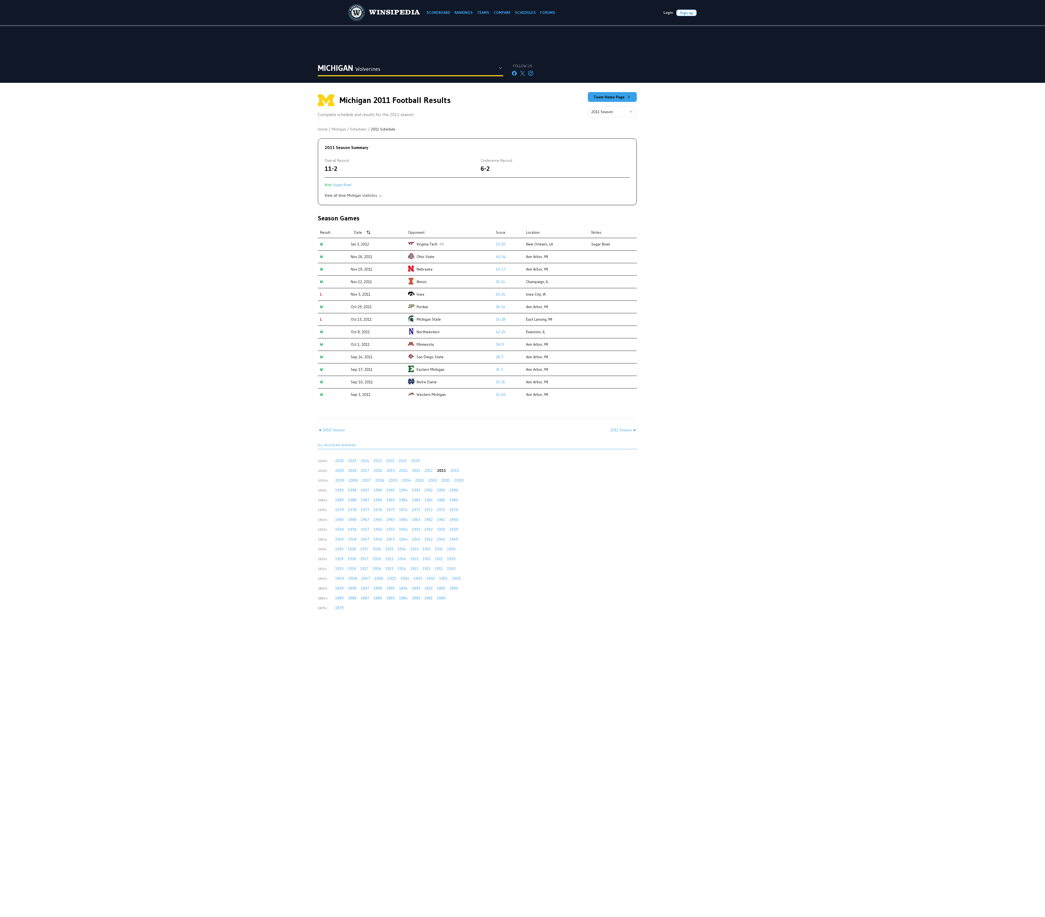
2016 (378, 470)
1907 (365, 578)
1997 (365, 490)
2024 (365, 460)
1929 (339, 558)
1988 (352, 499)
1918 (352, 568)
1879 (339, 607)
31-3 (499, 369)
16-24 (500, 294)
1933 (414, 548)
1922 (427, 558)
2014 (403, 470)
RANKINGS (463, 12)
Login (668, 12)
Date (358, 232)
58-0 (500, 344)
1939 (339, 548)
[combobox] (612, 111)
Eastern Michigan (430, 369)
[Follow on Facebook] (514, 73)
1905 (392, 578)
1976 (378, 509)
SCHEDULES (525, 12)
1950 (454, 529)
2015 (390, 470)
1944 (403, 539)
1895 (390, 588)
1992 (429, 490)
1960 (454, 519)
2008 (353, 480)
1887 (365, 598)
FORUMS (547, 12)
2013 (416, 470)
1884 (403, 598)
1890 (454, 588)
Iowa (420, 294)
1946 (378, 539)
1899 (339, 588)
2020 (415, 460)
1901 (443, 578)
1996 (378, 490)
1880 (441, 598)
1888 (352, 598)
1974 (403, 509)
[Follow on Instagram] (530, 73)
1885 (390, 598)
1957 (365, 529)
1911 (439, 568)
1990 (454, 490)
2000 (459, 480)
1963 (416, 519)
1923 (414, 558)
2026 (339, 460)
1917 (364, 568)
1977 (365, 509)
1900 (456, 578)
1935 (389, 548)
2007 (366, 480)
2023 (378, 460)
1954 (403, 529)
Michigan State (429, 319)
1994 (403, 490)
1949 (339, 539)
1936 (377, 548)
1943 (416, 539)
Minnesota (425, 344)
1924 (402, 558)
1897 (365, 588)
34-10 (501, 394)
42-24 (500, 331)
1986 (378, 499)
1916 (377, 568)
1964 (403, 519)
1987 (365, 499)
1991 (441, 490)
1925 (389, 558)
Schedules (358, 129)
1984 (403, 499)
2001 (445, 480)
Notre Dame (427, 381)
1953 (416, 529)
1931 (439, 548)
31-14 (500, 281)
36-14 (500, 306)
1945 (390, 539)
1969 (339, 519)
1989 (339, 499)
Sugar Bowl (342, 184)
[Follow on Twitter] (522, 73)
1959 (339, 529)
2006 (379, 480)
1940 (454, 539)
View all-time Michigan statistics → (353, 195)
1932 (427, 548)
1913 (414, 568)
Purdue (422, 306)
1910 (451, 568)
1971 (441, 509)
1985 (390, 499)
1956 (378, 529)
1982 (429, 499)
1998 (352, 490)
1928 (352, 558)
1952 (429, 529)
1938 (352, 548)
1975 (390, 509)
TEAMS (483, 12)
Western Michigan (431, 394)
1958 (352, 529)
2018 (352, 470)
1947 (365, 539)
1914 (402, 568)
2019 (339, 470)
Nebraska (424, 269)
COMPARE (502, 12)
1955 (390, 529)
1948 (352, 539)
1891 (441, 588)
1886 (378, 598)
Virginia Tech (427, 244)
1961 (441, 519)
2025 (352, 460)
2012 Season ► (623, 429)
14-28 (500, 319)
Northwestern (428, 331)
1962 (429, 519)
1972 (429, 509)
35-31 (500, 381)
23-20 (500, 244)
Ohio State (425, 256)
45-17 (501, 269)
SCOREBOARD (438, 12)
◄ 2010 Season (331, 429)
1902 (430, 578)
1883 (416, 598)
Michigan (339, 129)
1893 (416, 588)
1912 (427, 568)
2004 (406, 480)
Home (323, 129)
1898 (352, 588)
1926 (377, 558)
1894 (403, 588)
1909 (339, 578)
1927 (364, 558)
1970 (454, 509)
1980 (454, 499)
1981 (441, 499)
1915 (389, 568)
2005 (393, 480)
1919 (339, 568)
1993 (416, 490)
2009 (339, 480)
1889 (339, 598)
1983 (416, 499)
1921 (439, 558)
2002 (432, 480)
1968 (352, 519)
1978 (352, 509)
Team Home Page (609, 97)
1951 (441, 529)
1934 (402, 548)
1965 (390, 519)
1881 (429, 598)
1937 (364, 548)
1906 (378, 578)
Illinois (422, 281)
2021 (403, 460)
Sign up (686, 12)
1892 (429, 588)
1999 (339, 490)
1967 (365, 519)
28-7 (499, 356)
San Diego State (430, 356)
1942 (429, 539)
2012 (429, 470)
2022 (390, 460)
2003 (419, 480)
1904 (405, 578)
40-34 (501, 256)
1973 (416, 509)
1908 (352, 578)
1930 (451, 548)
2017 (365, 470)
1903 (418, 578)
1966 (378, 519)
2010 (454, 470)
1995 (390, 490)
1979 (339, 509)
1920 (451, 558)
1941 (441, 539)
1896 (378, 588)
